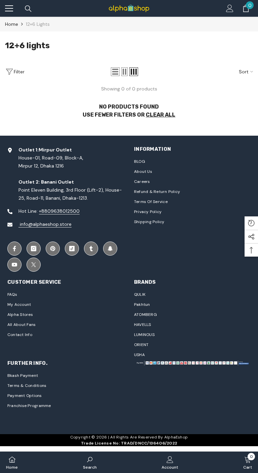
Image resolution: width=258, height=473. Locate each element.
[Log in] (229, 8)
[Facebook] (14, 249)
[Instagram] (34, 249)
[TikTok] (72, 249)
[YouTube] (14, 265)
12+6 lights (38, 24)
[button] (115, 71)
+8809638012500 (59, 211)
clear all (160, 115)
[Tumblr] (91, 249)
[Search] (28, 9)
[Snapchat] (110, 249)
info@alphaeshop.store (45, 224)
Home (11, 24)
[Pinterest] (53, 249)
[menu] (9, 8)
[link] (89, 462)
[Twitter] (34, 265)
